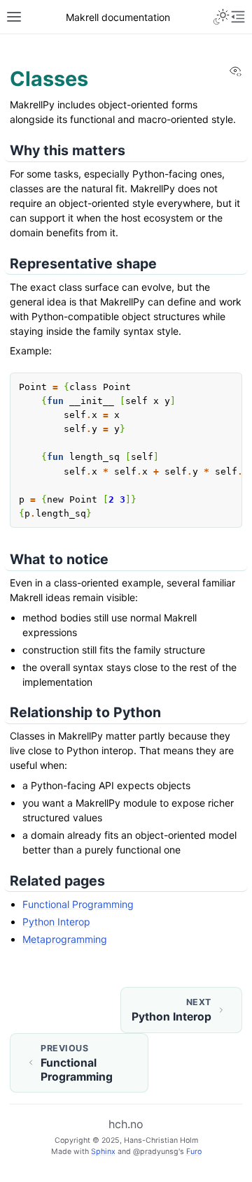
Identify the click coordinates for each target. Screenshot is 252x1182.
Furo (194, 1151)
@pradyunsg (155, 1151)
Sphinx (103, 1151)
